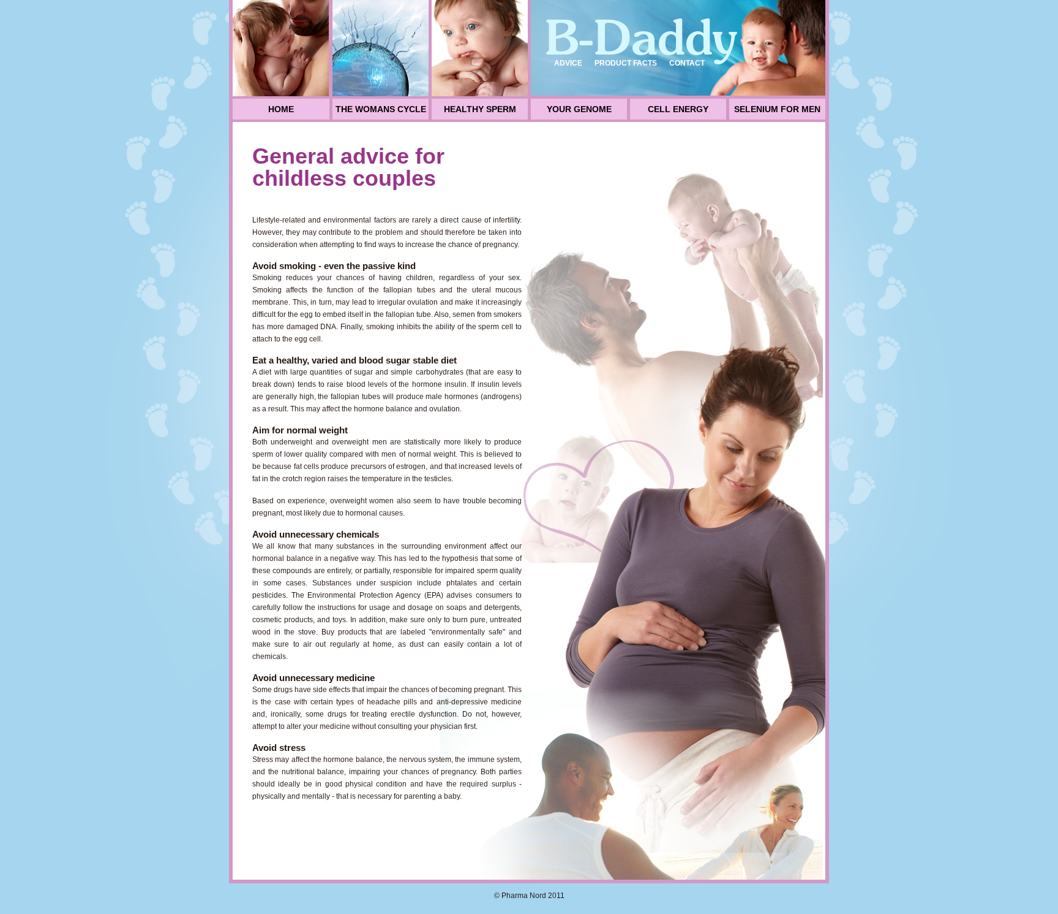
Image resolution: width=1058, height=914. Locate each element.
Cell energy (678, 109)
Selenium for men (777, 109)
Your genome (579, 109)
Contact (687, 63)
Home (281, 109)
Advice (568, 63)
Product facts (626, 63)
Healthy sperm (480, 109)
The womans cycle (381, 109)
